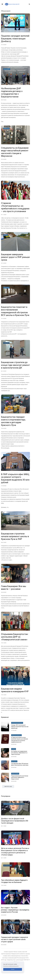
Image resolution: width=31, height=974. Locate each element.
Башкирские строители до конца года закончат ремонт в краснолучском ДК (15, 365)
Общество (6, 128)
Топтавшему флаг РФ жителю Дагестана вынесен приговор (19, 764)
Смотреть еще (8, 786)
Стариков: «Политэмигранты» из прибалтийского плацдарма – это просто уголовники (15, 207)
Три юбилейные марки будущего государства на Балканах (14, 881)
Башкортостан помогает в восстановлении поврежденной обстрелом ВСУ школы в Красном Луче (15, 311)
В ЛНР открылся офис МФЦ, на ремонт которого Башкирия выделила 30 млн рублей (15, 478)
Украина (6, 922)
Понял (12, 969)
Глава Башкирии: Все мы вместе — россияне (13, 587)
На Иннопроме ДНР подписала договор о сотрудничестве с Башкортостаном (11, 92)
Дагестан (14, 761)
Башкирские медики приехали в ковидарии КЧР (15, 690)
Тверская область (16, 735)
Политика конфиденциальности (10, 966)
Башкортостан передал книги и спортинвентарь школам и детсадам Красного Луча (13, 421)
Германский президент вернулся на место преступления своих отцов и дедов (14, 939)
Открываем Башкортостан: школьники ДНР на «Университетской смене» (14, 637)
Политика (6, 183)
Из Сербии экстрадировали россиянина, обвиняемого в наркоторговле (19, 752)
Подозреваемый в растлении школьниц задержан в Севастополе (19, 777)
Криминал (5, 717)
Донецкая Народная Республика (17, 16)
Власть (5, 16)
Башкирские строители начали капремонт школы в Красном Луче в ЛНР (15, 536)
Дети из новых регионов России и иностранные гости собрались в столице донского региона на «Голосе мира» (15, 851)
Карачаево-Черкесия (15, 669)
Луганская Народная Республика (12, 344)
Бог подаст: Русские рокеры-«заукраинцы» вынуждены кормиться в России (15, 910)
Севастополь (15, 773)
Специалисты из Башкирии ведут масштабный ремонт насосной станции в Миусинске (14, 152)
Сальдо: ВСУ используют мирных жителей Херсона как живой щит (19, 726)
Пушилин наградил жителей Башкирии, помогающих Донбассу (15, 39)
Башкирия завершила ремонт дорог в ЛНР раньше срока (15, 257)
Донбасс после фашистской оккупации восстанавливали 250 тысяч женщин (14, 821)
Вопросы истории (14, 922)
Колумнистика (7, 865)
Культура (6, 614)
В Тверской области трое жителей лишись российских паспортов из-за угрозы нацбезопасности (19, 740)
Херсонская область (17, 722)
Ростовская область (9, 833)
